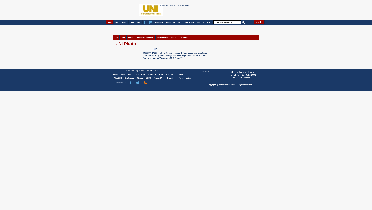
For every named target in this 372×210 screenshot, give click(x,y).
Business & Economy (145, 37)
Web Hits (169, 75)
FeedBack (180, 75)
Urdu (139, 22)
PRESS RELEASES (204, 22)
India (116, 37)
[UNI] (143, 10)
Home (110, 22)
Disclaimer (171, 78)
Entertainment (162, 37)
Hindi (132, 22)
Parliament (184, 37)
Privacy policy (185, 78)
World (123, 37)
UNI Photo (126, 44)
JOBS (180, 22)
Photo (124, 22)
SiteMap (140, 78)
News (117, 22)
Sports (130, 37)
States (173, 37)
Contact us (170, 22)
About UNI (159, 22)
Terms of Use (159, 78)
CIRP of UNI (189, 22)
